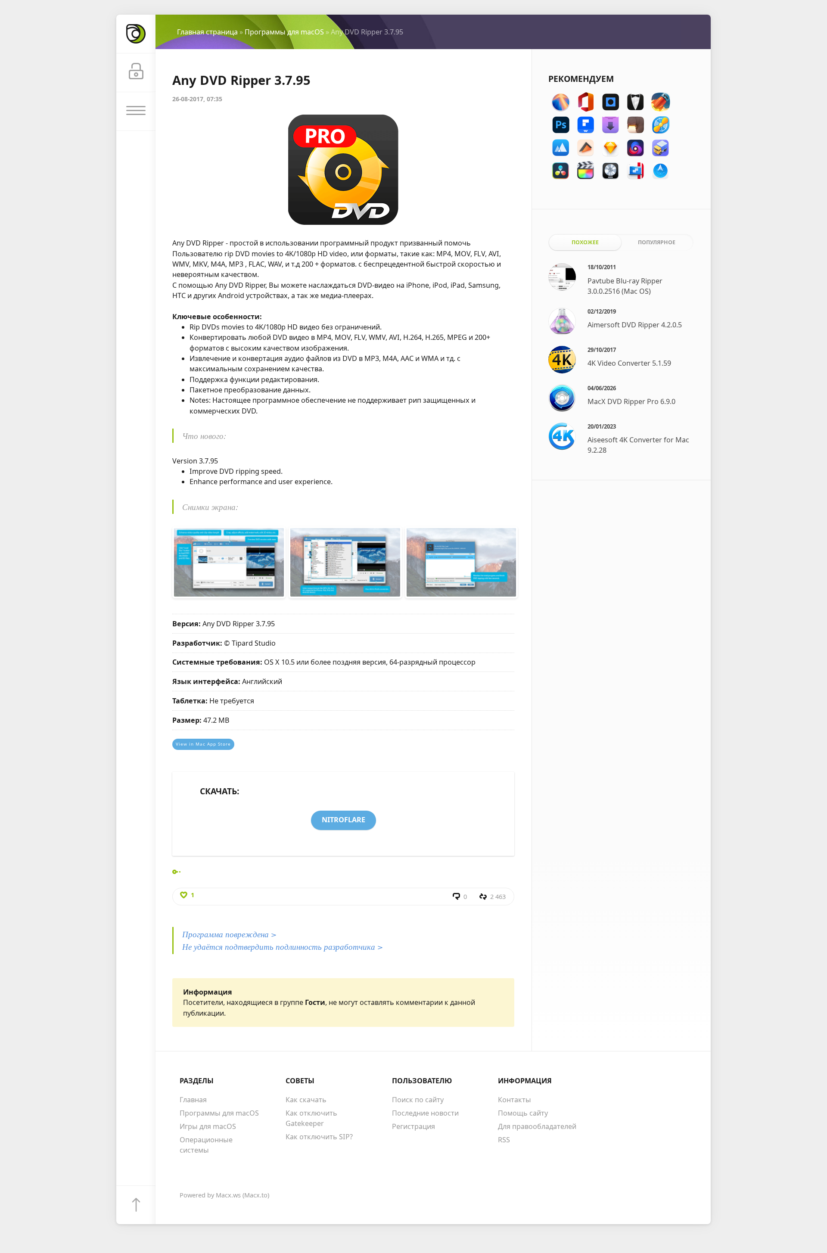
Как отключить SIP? (319, 1136)
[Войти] (135, 72)
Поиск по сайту (418, 1099)
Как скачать (306, 1099)
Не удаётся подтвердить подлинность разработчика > (282, 946)
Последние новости (425, 1113)
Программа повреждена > (229, 933)
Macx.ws (228, 1195)
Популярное (656, 242)
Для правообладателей (537, 1126)
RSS (504, 1139)
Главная (193, 1099)
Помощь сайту (523, 1113)
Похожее (585, 242)
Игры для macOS (208, 1126)
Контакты (514, 1099)
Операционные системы (206, 1145)
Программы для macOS (284, 32)
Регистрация (413, 1126)
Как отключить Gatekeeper (311, 1118)
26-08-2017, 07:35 (197, 99)
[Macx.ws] (135, 34)
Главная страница (207, 32)
